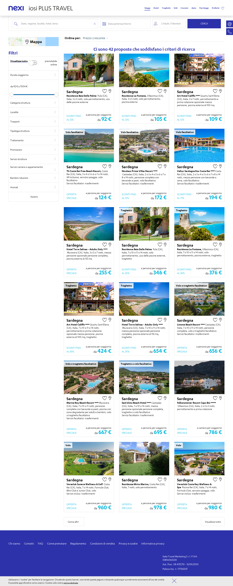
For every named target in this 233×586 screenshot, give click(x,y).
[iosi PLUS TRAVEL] (49, 7)
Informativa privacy (152, 543)
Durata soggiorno (19, 74)
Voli (175, 8)
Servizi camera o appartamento (26, 166)
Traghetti (166, 8)
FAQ (40, 543)
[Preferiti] (222, 8)
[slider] (12, 95)
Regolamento (78, 543)
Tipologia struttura (20, 130)
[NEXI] (17, 7)
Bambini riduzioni (19, 177)
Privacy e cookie (128, 543)
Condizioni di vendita (102, 543)
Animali (14, 187)
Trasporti (15, 121)
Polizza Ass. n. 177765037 (175, 568)
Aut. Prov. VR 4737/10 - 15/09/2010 (181, 564)
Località (14, 112)
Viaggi (147, 8)
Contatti (29, 543)
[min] (34, 94)
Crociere (184, 8)
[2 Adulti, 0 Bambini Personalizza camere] (169, 23)
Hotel (156, 8)
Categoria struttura (20, 102)
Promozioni (16, 149)
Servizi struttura (18, 159)
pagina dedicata (70, 582)
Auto (194, 8)
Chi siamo (14, 543)
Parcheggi (204, 8)
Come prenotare (56, 543)
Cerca (204, 23)
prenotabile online (51, 63)
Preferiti (215, 8)
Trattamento (17, 140)
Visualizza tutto (19, 61)
